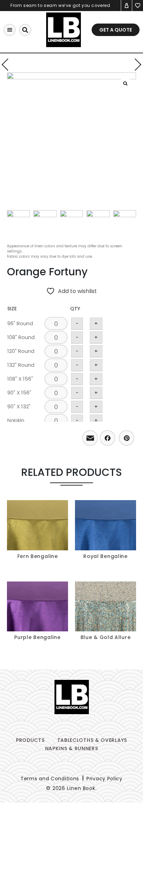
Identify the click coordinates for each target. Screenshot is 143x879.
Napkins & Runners (71, 748)
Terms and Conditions (49, 778)
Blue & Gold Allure (106, 637)
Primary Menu (9, 30)
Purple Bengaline (37, 637)
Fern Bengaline (37, 556)
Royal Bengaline (105, 556)
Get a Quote (115, 29)
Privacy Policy (104, 778)
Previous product (7, 64)
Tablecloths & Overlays (92, 740)
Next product (135, 64)
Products (30, 740)
